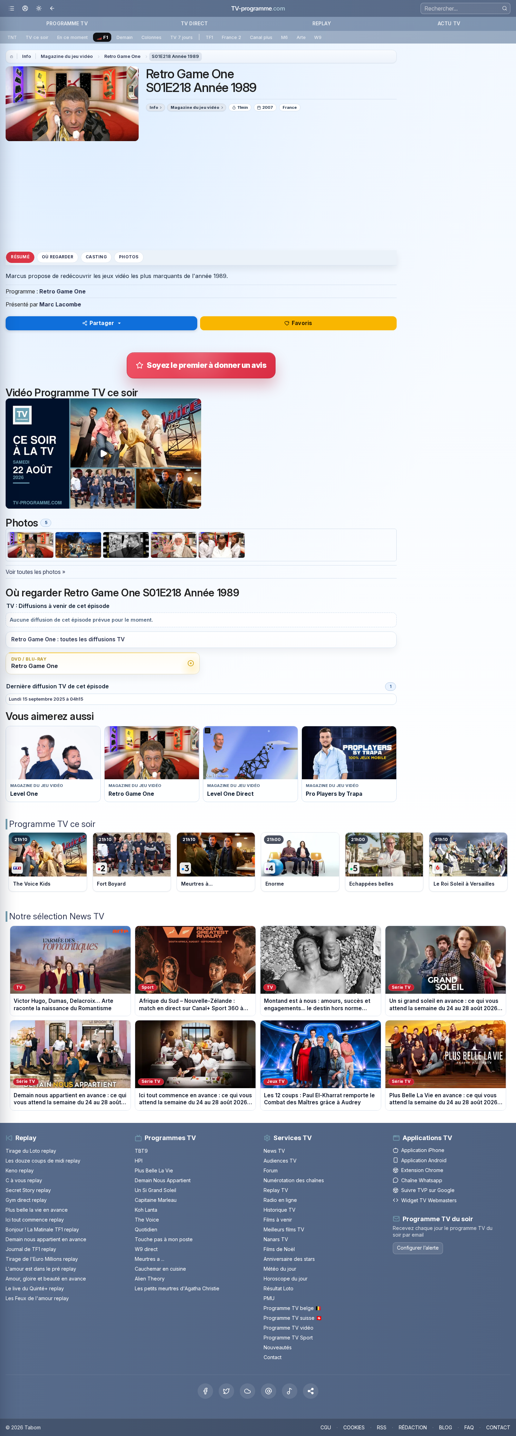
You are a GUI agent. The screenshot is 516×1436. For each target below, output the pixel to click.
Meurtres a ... (149, 1259)
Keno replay (20, 1170)
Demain (125, 37)
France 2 (231, 37)
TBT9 (141, 1151)
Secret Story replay (28, 1190)
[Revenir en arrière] (52, 8)
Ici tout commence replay (35, 1220)
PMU (269, 1298)
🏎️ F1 (102, 37)
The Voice (147, 1220)
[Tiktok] (289, 1391)
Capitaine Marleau (156, 1200)
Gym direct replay (26, 1200)
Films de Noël (279, 1249)
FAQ (469, 1427)
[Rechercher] (504, 8)
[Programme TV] (11, 56)
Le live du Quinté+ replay (35, 1288)
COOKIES (354, 1427)
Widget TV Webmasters (429, 1200)
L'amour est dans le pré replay (41, 1269)
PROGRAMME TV (67, 23)
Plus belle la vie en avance (37, 1210)
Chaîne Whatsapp (421, 1180)
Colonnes (151, 37)
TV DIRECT (194, 23)
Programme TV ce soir (52, 824)
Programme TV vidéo (288, 1328)
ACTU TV (449, 23)
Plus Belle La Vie (154, 1170)
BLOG (445, 1427)
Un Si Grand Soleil (155, 1190)
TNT (12, 37)
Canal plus (261, 37)
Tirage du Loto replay (31, 1151)
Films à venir (278, 1220)
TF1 (209, 37)
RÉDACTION (413, 1427)
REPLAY (321, 23)
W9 (318, 37)
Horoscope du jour (285, 1279)
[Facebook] (205, 1391)
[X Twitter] (226, 1391)
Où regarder (57, 257)
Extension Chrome (422, 1170)
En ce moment (72, 37)
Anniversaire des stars (289, 1259)
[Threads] (268, 1391)
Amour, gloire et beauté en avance (46, 1279)
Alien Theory (150, 1279)
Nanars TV (276, 1239)
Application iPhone (422, 1150)
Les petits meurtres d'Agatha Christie (177, 1288)
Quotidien (146, 1229)
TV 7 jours (181, 37)
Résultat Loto (278, 1288)
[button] (310, 1391)
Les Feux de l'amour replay (37, 1298)
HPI (139, 1161)
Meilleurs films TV (284, 1229)
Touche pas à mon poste (164, 1239)
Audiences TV (280, 1161)
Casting (96, 257)
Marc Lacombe (60, 304)
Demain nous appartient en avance (46, 1239)
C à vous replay (24, 1180)
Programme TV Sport (288, 1338)
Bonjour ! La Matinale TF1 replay (42, 1229)
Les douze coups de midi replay (43, 1161)
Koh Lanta (146, 1210)
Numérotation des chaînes (294, 1180)
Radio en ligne (280, 1200)
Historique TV (280, 1210)
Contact (273, 1357)
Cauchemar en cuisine (160, 1269)
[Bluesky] (247, 1391)
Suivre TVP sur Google (428, 1190)
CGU (325, 1427)
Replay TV (276, 1190)
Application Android (423, 1160)
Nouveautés (278, 1347)
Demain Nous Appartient (163, 1180)
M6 (284, 37)
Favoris (302, 323)
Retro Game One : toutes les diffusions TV (68, 639)
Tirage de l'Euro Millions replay (42, 1259)
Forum (271, 1170)
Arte (301, 37)
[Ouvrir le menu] (11, 8)
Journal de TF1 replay (31, 1249)
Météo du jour (280, 1269)
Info (26, 56)
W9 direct (146, 1249)
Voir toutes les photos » (35, 571)
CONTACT (498, 1427)
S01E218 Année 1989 (175, 56)
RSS (381, 1427)
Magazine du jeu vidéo (67, 56)
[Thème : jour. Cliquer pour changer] (39, 8)
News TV (274, 1151)
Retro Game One (122, 56)
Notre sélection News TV (56, 916)
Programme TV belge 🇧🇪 (292, 1308)
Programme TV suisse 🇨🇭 (293, 1318)
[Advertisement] (201, 195)
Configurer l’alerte (418, 1248)
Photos (128, 257)
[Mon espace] (25, 8)
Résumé (20, 257)
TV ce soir (37, 37)
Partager (102, 323)
